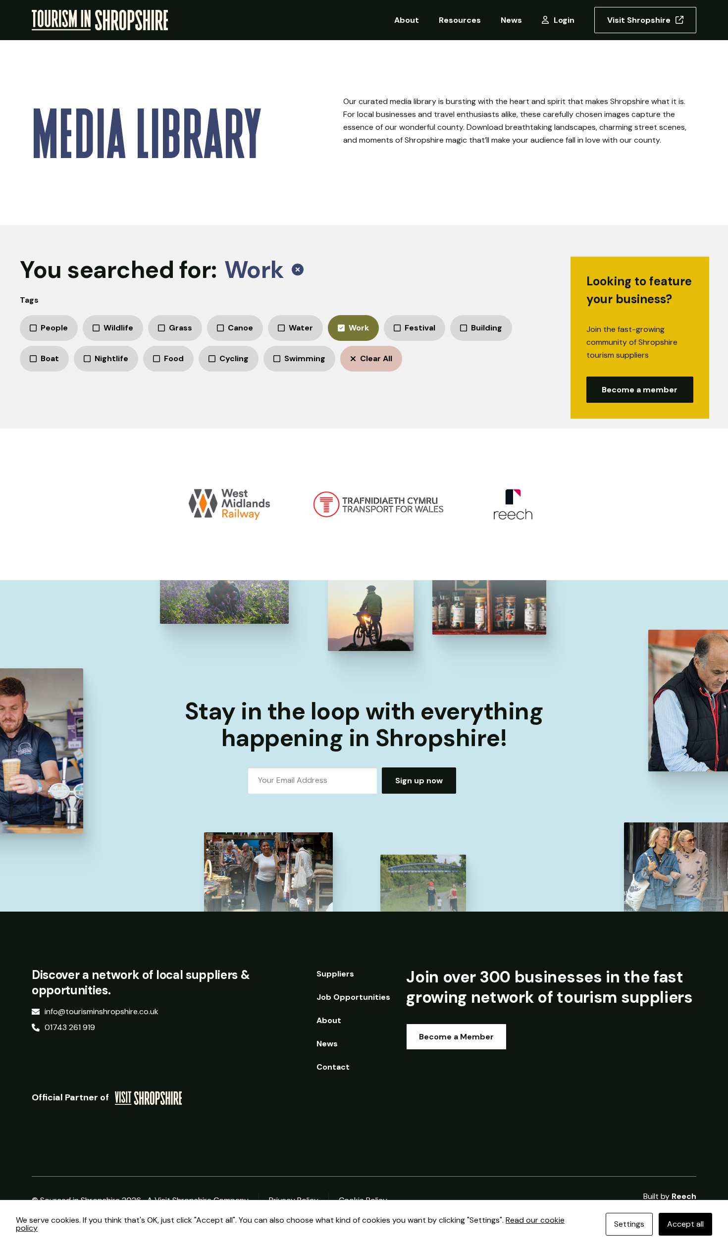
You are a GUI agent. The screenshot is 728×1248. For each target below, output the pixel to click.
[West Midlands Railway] (229, 504)
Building (486, 328)
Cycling (234, 358)
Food (174, 358)
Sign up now (419, 780)
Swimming (304, 358)
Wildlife (118, 328)
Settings (629, 1224)
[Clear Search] (298, 270)
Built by (669, 1196)
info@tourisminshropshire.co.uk (101, 1012)
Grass (180, 328)
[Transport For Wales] (378, 504)
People (54, 328)
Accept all (685, 1224)
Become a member (639, 389)
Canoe (240, 328)
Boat (50, 358)
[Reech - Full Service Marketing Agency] (513, 504)
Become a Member (456, 1036)
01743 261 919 (70, 1027)
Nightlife (111, 358)
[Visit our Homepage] (100, 19)
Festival (420, 328)
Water (301, 328)
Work (359, 328)
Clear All (376, 358)
